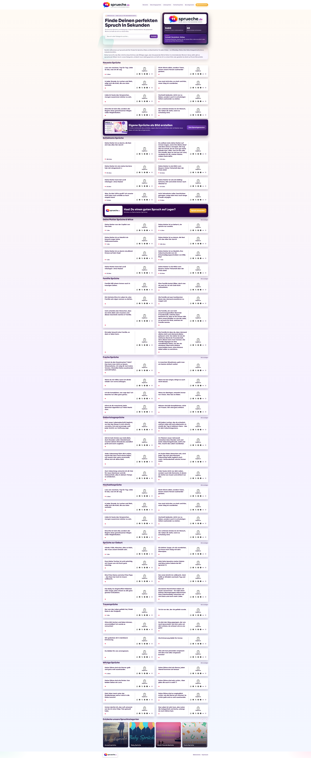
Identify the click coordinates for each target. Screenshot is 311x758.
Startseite (145, 5)
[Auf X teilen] (142, 74)
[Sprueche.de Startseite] (116, 4)
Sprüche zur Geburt (113, 542)
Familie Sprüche (111, 278)
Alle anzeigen (204, 219)
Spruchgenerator (189, 5)
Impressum (205, 754)
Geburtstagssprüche (155, 5)
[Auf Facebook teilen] (139, 74)
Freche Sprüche (111, 357)
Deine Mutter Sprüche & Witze (118, 219)
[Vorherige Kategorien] (202, 719)
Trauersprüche (110, 604)
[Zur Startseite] (110, 754)
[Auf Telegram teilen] (147, 74)
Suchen (153, 36)
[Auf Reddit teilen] (149, 74)
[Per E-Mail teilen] (152, 74)
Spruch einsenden (202, 4)
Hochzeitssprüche (178, 5)
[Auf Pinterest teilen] (144, 74)
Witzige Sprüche (111, 662)
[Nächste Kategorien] (206, 719)
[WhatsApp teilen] (137, 74)
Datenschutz (197, 754)
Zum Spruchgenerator (197, 127)
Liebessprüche (167, 5)
